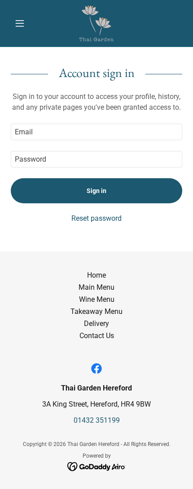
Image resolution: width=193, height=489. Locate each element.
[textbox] (96, 132)
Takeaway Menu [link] (96, 311)
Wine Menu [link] (96, 299)
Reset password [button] (96, 218)
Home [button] (96, 275)
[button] (23, 23)
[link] (96, 23)
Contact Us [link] (96, 335)
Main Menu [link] (96, 287)
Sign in (96, 190)
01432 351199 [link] (97, 420)
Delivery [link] (96, 323)
